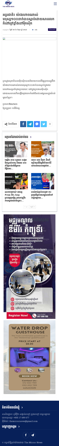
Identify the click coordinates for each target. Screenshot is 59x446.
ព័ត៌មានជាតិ (52, 29)
